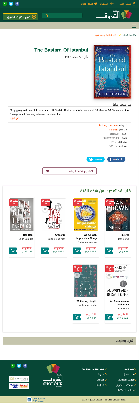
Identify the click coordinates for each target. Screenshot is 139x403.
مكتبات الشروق (129, 35)
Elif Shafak (71, 57)
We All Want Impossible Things (86, 237)
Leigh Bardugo (25, 239)
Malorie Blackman (56, 239)
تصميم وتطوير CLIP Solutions (39, 399)
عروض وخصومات (126, 380)
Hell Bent (28, 235)
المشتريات (104, 4)
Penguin (113, 129)
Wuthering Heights (87, 301)
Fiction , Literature (107, 125)
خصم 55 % (78, 202)
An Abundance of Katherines (119, 303)
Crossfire (60, 235)
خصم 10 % (110, 202)
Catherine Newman (87, 242)
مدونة (101, 374)
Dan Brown (123, 239)
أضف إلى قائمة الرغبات (81, 171)
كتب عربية (129, 369)
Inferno (125, 235)
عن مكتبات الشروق (125, 385)
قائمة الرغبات (87, 4)
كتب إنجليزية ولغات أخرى (105, 35)
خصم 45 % (110, 268)
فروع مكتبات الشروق (18, 17)
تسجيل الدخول (124, 4)
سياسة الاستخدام (125, 390)
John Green (123, 309)
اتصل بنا (100, 385)
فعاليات (100, 380)
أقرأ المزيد (14, 118)
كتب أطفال (128, 374)
